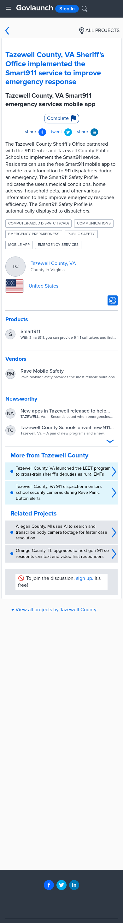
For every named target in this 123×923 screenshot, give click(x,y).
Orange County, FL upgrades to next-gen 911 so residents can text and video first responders (62, 553)
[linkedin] (74, 885)
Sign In (67, 9)
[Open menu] (8, 8)
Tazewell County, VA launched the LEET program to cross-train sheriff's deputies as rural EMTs (63, 471)
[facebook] (49, 885)
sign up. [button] (84, 578)
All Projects (102, 30)
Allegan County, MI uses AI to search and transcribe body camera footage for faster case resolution (61, 532)
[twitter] (61, 885)
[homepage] (34, 8)
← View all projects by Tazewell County (54, 610)
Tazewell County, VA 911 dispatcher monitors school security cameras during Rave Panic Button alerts (59, 492)
